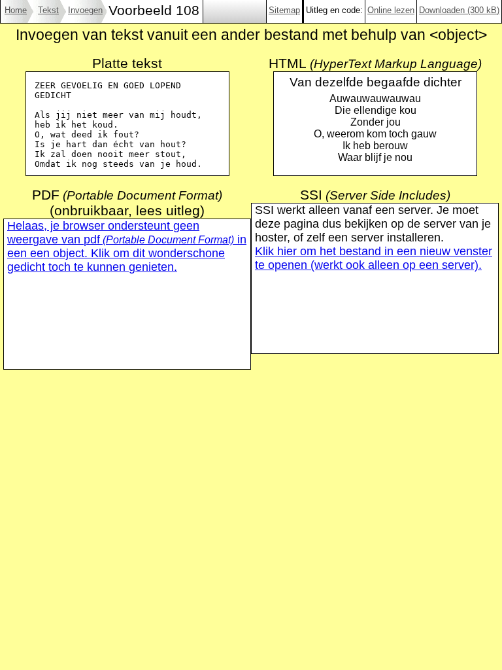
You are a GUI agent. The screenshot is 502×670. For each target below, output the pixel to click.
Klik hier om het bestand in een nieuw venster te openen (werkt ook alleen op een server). (373, 258)
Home (16, 10)
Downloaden (459, 10)
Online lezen (390, 10)
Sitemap (284, 10)
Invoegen (85, 10)
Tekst (48, 10)
